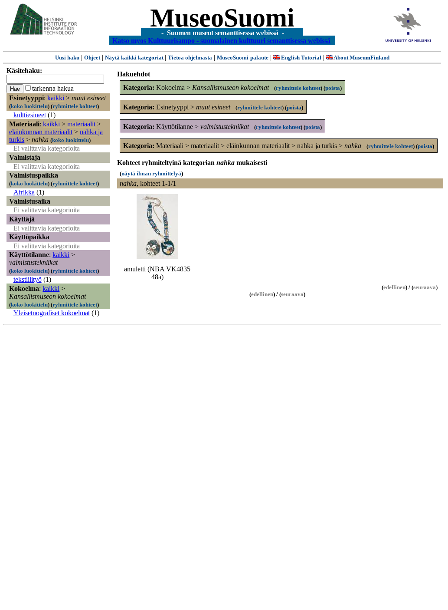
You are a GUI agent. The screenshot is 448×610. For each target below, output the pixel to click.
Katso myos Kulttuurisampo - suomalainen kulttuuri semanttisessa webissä (221, 40)
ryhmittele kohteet (74, 106)
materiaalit (81, 124)
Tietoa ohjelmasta (190, 57)
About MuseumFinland (361, 57)
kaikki (55, 98)
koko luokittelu (29, 106)
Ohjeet (92, 57)
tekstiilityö (27, 279)
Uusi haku (67, 57)
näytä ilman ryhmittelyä (151, 173)
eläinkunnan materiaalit (40, 131)
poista (332, 88)
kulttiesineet (29, 115)
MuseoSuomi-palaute (242, 57)
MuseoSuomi (222, 17)
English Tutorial (300, 57)
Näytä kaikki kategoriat (135, 57)
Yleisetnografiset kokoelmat (51, 313)
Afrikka (24, 192)
